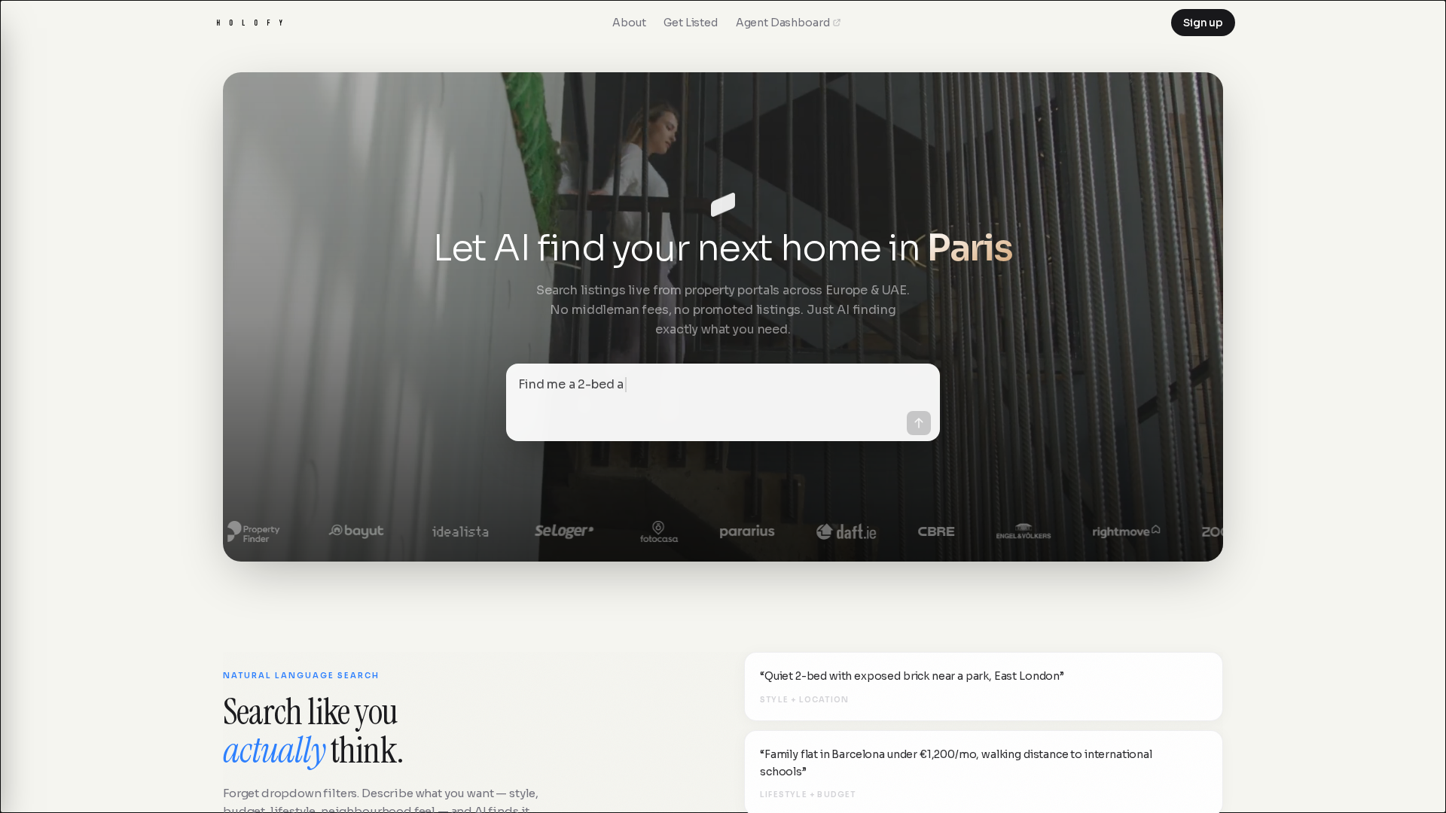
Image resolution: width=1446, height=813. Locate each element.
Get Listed (690, 22)
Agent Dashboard (783, 22)
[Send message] (919, 423)
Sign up (1203, 22)
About (628, 22)
